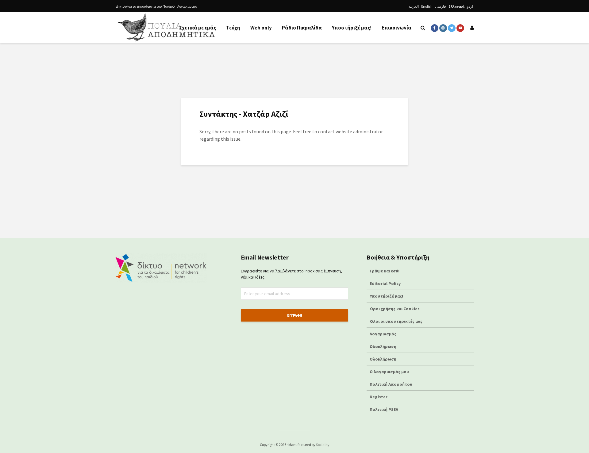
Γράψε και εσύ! (384, 271)
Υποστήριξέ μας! (351, 27)
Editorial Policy (386, 283)
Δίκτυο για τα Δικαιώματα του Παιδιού (145, 6)
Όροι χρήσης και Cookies (395, 308)
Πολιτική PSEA (384, 409)
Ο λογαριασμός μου (389, 371)
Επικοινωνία (396, 27)
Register (378, 397)
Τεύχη (233, 27)
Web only (261, 27)
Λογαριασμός (187, 6)
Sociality (322, 444)
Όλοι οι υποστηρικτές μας (396, 321)
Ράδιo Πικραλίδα (302, 27)
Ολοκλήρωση (383, 346)
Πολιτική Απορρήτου (391, 384)
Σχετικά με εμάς (197, 27)
